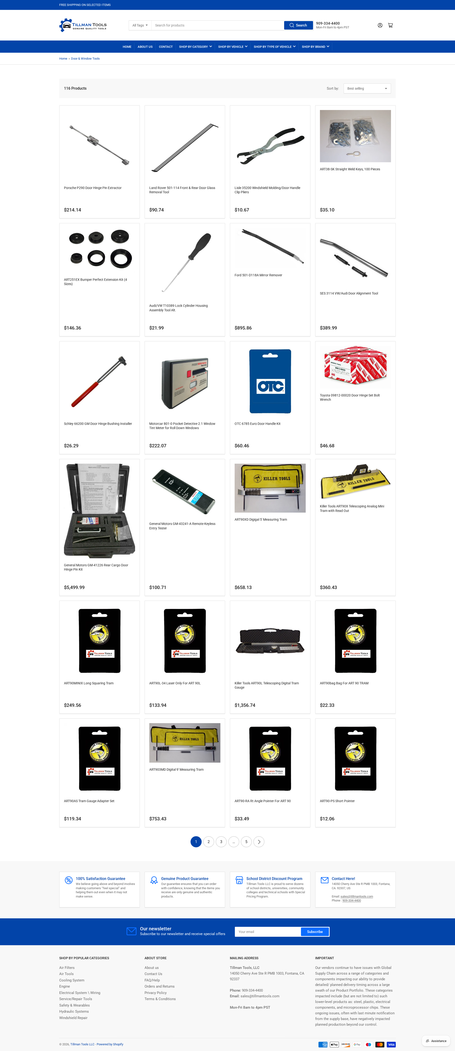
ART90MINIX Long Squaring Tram (89, 683)
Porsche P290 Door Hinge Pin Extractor (93, 188)
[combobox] (233, 25)
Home (127, 46)
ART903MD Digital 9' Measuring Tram (176, 769)
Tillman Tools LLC (82, 1044)
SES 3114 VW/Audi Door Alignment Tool (349, 293)
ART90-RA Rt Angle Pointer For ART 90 (263, 801)
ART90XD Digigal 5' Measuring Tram (261, 519)
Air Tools (66, 974)
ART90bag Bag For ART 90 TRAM (344, 683)
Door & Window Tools (85, 58)
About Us (145, 46)
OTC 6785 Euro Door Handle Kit (258, 424)
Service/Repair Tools (75, 999)
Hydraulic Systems (74, 1011)
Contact (166, 46)
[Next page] (259, 842)
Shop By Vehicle (230, 46)
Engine (64, 986)
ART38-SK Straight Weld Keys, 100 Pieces (350, 169)
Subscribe (315, 932)
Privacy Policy (156, 993)
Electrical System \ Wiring (79, 993)
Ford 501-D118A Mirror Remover (258, 275)
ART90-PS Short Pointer (337, 801)
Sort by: (333, 88)
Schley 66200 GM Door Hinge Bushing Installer (98, 424)
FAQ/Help (152, 980)
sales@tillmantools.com (357, 896)
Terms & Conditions (160, 999)
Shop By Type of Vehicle (272, 46)
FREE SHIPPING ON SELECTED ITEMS (85, 5)
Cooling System (71, 980)
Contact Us (153, 974)
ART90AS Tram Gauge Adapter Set (89, 801)
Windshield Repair (73, 1018)
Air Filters (67, 968)
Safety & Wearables (74, 1005)
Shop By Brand (313, 46)
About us (152, 968)
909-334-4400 (351, 900)
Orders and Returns (160, 986)
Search (301, 25)
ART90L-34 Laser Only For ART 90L (175, 683)
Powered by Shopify (110, 1044)
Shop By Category (193, 46)
